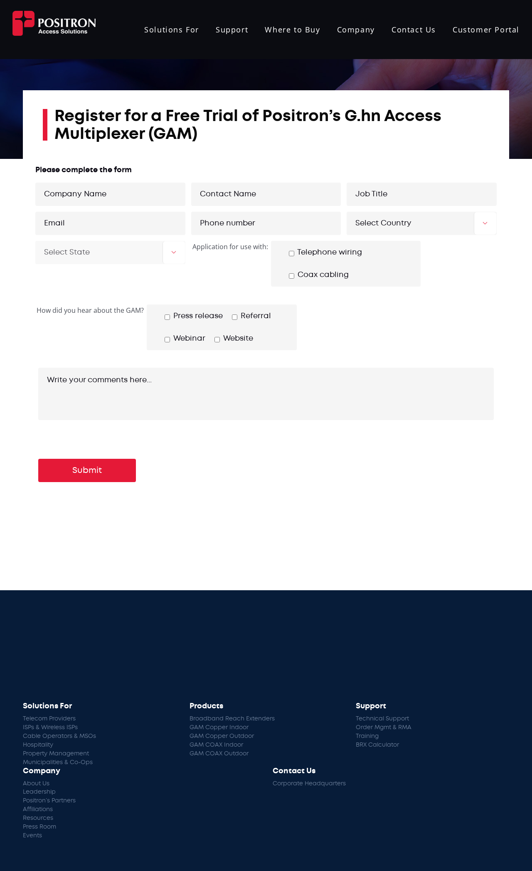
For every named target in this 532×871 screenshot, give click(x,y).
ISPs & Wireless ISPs (50, 727)
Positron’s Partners (49, 801)
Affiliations (38, 809)
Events (32, 836)
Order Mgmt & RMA (383, 727)
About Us (36, 784)
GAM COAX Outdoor (219, 754)
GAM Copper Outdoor (222, 736)
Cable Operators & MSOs (59, 736)
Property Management (56, 754)
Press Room (39, 827)
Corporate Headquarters (309, 784)
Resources (38, 818)
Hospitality (38, 745)
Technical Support (382, 719)
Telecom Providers (49, 719)
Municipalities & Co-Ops (58, 762)
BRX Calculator (377, 745)
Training (367, 736)
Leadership (39, 792)
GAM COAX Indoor (216, 745)
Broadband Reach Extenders (232, 719)
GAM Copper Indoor (219, 727)
